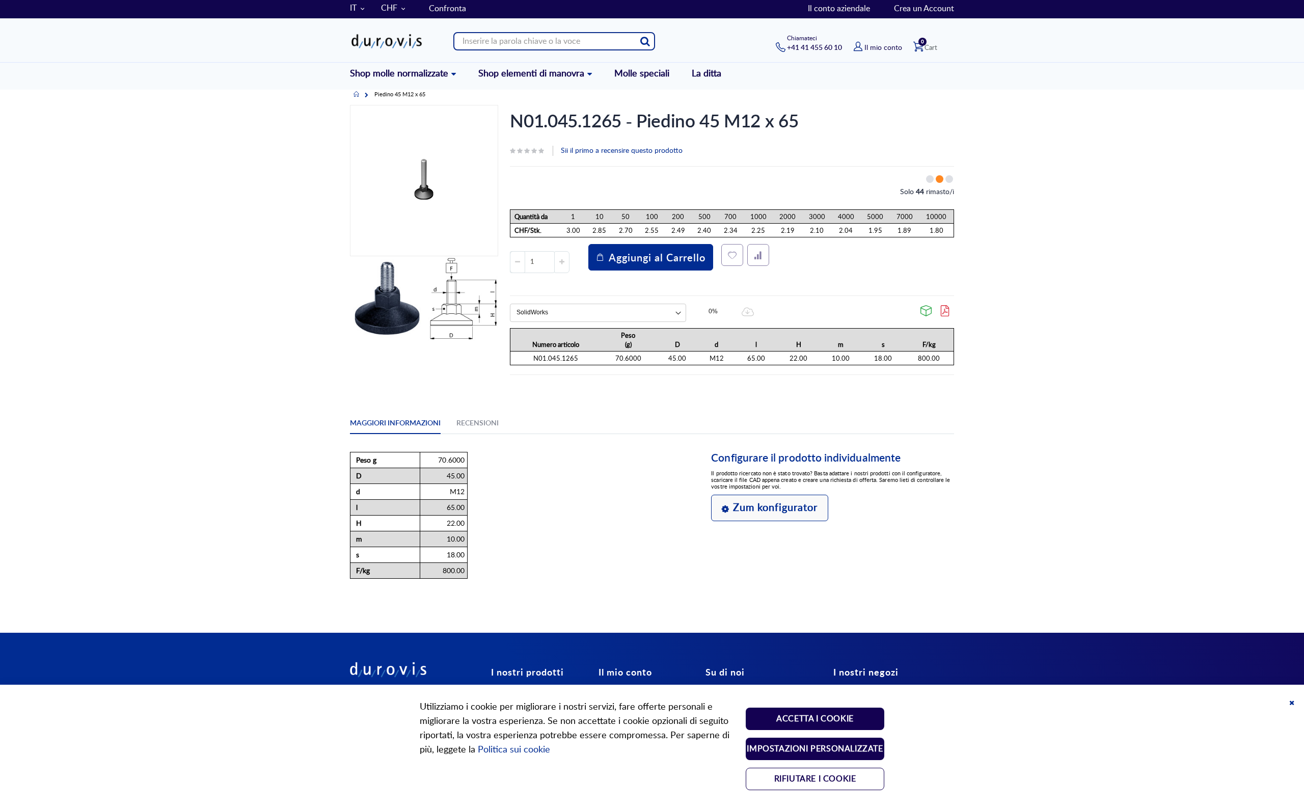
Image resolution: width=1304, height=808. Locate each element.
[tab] (403, 425)
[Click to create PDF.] (945, 310)
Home (356, 94)
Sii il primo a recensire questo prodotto (622, 150)
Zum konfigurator (775, 508)
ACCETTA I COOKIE (815, 719)
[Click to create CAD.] (926, 310)
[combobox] (554, 41)
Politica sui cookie (514, 750)
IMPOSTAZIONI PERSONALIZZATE (815, 749)
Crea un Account (924, 9)
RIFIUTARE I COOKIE (815, 779)
